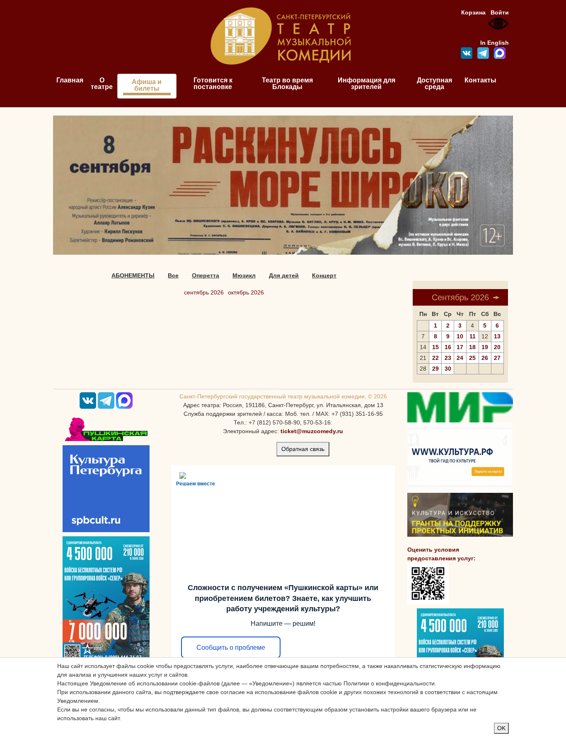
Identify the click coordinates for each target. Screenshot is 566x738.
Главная (69, 80)
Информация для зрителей (366, 83)
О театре (102, 83)
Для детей (284, 275)
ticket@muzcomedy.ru (312, 431)
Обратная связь (302, 449)
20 (497, 347)
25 (472, 358)
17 (460, 347)
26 (484, 358)
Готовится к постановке (213, 83)
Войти (500, 12)
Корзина (473, 12)
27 (497, 358)
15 (435, 347)
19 (484, 347)
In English (494, 42)
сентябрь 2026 (204, 292)
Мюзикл (244, 275)
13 (497, 336)
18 (472, 347)
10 (460, 336)
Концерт (324, 275)
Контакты (480, 80)
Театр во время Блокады (287, 83)
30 (448, 368)
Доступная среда (434, 83)
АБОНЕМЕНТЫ (133, 275)
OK (501, 728)
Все (173, 275)
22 (435, 358)
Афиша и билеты (147, 85)
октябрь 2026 (246, 292)
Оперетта (205, 275)
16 (448, 347)
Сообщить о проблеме (230, 647)
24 (460, 358)
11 (472, 336)
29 (435, 368)
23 (448, 358)
